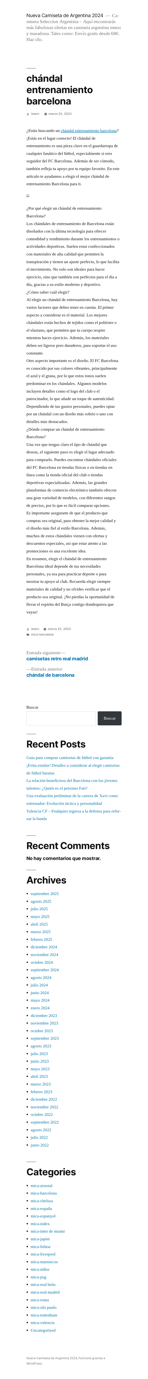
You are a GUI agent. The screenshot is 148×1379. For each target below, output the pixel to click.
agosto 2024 (41, 977)
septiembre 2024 (45, 970)
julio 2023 (39, 1053)
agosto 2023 (41, 1046)
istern (35, 114)
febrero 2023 (41, 1092)
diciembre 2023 (44, 1015)
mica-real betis (43, 1284)
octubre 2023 (42, 1031)
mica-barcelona (42, 634)
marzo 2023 (41, 1084)
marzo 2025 (41, 931)
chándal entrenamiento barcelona (89, 130)
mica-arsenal (41, 1185)
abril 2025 (39, 924)
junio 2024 (40, 992)
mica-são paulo (43, 1307)
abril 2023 (39, 1076)
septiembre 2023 (45, 1038)
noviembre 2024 (44, 954)
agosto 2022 (41, 1130)
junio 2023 (40, 1061)
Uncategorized (43, 1330)
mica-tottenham (44, 1315)
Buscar (32, 707)
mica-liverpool (43, 1254)
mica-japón (40, 1239)
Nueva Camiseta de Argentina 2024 (64, 15)
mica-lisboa (40, 1246)
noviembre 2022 (44, 1107)
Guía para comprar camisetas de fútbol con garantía (70, 757)
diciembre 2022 (44, 1099)
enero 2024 (40, 1008)
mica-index (40, 1223)
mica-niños (40, 1269)
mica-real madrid (45, 1292)
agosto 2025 (41, 901)
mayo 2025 (40, 916)
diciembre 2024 (44, 947)
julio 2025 (39, 909)
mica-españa (41, 1208)
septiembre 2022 (45, 1122)
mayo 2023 (40, 1069)
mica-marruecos (44, 1262)
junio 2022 (40, 1145)
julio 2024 (39, 985)
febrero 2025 (41, 939)
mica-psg (38, 1277)
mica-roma (40, 1300)
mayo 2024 (40, 1000)
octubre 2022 (42, 1114)
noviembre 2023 (44, 1023)
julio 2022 (39, 1137)
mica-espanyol (43, 1216)
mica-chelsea (42, 1201)
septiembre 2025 (45, 893)
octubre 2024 (42, 962)
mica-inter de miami (48, 1231)
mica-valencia (43, 1322)
